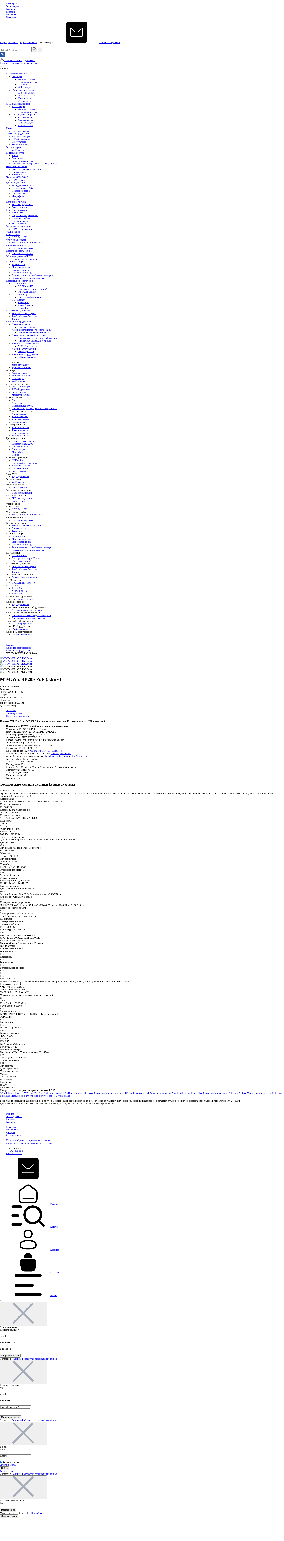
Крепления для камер (22, 248)
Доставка (10, 12)
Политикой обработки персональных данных (34, 1359)
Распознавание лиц (21, 270)
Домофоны (11, 128)
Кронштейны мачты (16, 245)
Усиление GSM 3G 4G (17, 177)
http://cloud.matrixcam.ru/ (56, 756)
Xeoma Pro (23, 308)
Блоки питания (19, 207)
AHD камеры (18, 106)
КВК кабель (18, 212)
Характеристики (14, 713)
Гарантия (10, 9)
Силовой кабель (20, 221)
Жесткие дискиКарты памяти (13, 233)
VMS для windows (37, 751)
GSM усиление (19, 180)
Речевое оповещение (16, 166)
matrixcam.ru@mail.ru (109, 42)
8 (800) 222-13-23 (28, 42)
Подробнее (36, 1513)
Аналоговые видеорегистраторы (34, 340)
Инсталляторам (13, 1135)
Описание (11, 710)
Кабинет (54, 1249)
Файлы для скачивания (17, 716)
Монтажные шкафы (16, 240)
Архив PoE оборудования (25, 354)
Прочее (15, 199)
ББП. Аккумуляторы (22, 204)
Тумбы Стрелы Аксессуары (26, 316)
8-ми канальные (26, 120)
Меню (53, 1295)
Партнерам (11, 3)
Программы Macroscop (29, 297)
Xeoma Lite (23, 302)
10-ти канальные (26, 93)
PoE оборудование (21, 139)
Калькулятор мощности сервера (28, 278)
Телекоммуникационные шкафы (28, 242)
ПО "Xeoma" (18, 300)
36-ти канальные (26, 98)
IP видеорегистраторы (23, 90)
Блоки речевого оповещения (26, 169)
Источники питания (16, 202)
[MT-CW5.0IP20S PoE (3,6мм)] (16, 658)
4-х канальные (25, 117)
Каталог (54, 1227)
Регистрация (6, 1471)
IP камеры (17, 76)
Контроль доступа (15, 153)
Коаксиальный (19, 223)
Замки (15, 155)
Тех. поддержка (14, 1116)
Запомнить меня (11, 1462)
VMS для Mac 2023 (33, 1093)
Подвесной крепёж (21, 191)
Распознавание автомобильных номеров (32, 275)
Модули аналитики (21, 267)
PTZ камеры (24, 84)
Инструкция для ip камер (80, 1093)
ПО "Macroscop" (20, 294)
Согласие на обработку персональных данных (29, 1143)
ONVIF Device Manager (12, 1093)
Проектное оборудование (19, 251)
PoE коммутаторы (21, 136)
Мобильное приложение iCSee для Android (224, 1093)
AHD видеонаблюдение (18, 103)
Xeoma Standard (25, 305)
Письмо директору (9, 63)
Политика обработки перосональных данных (29, 1140)
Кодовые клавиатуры (22, 161)
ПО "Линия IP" (19, 283)
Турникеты (17, 319)
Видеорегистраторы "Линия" (32, 289)
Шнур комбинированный (25, 215)
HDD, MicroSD (19, 237)
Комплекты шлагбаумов (24, 313)
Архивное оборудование (18, 321)
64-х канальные (25, 101)
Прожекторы (18, 193)
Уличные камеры (26, 79)
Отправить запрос (10, 1355)
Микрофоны (18, 196)
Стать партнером (28, 63)
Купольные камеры (27, 82)
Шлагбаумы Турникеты (18, 310)
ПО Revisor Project (15, 261)
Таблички (17, 174)
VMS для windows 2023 (56, 1093)
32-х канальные (25, 125)
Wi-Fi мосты (18, 150)
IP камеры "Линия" (27, 291)
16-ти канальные (26, 95)
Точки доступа (13, 147)
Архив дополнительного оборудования (31, 329)
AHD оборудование (28, 346)
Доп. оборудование (15, 182)
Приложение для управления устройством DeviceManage (41, 1095)
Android (55, 753)
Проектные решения (22, 253)
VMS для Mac (55, 751)
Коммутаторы (19, 142)
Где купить (11, 14)
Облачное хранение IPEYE (19, 256)
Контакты (11, 17)
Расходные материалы (23, 185)
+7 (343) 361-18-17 (9, 42)
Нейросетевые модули (23, 272)
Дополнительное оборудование (33, 332)
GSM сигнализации (22, 229)
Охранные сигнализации (18, 226)
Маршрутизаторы (21, 144)
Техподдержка (13, 6)
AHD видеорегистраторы (25, 114)
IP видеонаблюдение (16, 73)
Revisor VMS (18, 264)
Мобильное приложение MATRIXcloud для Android (120, 1093)
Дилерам (10, 1132)
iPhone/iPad (65, 753)
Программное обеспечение (19, 280)
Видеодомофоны (20, 131)
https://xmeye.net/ (78, 756)
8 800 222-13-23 (14, 1153)
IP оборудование (26, 351)
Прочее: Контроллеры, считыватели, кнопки (34, 163)
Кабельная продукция (17, 210)
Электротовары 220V (22, 188)
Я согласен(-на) (9, 1516)
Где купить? (12, 1129)
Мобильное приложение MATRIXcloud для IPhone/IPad (174, 1093)
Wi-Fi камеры (24, 87)
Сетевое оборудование (17, 133)
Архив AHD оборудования (25, 343)
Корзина (54, 1272)
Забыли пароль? (8, 1465)
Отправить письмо (10, 1417)
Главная (10, 1114)
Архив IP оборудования (24, 349)
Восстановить (8, 1510)
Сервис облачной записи (24, 259)
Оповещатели (19, 172)
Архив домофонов (21, 324)
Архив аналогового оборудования (29, 335)
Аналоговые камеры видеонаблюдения (37, 338)
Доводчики (17, 158)
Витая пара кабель (21, 218)
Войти (4, 1468)
